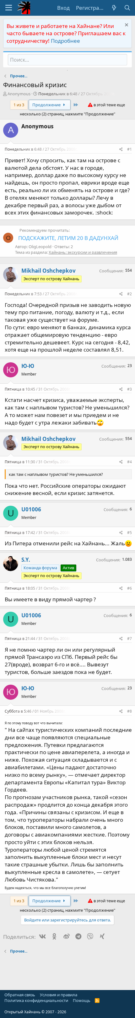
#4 (129, 461)
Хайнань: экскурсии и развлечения (83, 252)
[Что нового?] (114, 8)
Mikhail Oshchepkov (48, 270)
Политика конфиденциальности (36, 1000)
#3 (129, 389)
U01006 (31, 509)
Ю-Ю (27, 366)
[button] (8, 8)
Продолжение (47, 105)
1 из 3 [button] (19, 105)
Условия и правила (58, 995)
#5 (129, 532)
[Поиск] (127, 8)
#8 (129, 711)
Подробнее (65, 40)
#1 (129, 149)
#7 (129, 638)
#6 (129, 588)
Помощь (81, 1000)
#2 (129, 294)
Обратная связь (19, 995)
